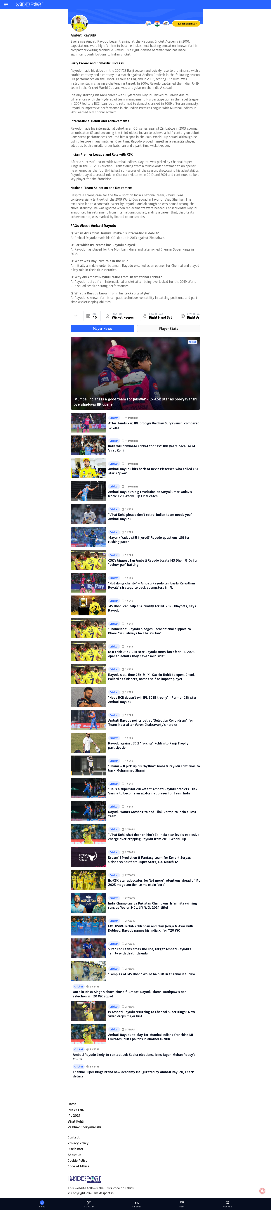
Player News (102, 328)
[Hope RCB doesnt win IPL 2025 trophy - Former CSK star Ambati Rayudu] (88, 697)
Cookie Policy (77, 1160)
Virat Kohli (76, 1121)
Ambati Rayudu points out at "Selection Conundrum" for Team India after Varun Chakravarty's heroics (150, 722)
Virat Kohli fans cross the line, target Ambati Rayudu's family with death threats (149, 951)
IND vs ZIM (89, 1206)
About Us (74, 1154)
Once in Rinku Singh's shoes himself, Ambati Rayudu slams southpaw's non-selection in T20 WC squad (130, 993)
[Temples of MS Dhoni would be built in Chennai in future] (88, 971)
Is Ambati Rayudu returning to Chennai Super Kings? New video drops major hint (151, 1014)
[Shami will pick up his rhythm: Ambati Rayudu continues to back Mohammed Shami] (88, 765)
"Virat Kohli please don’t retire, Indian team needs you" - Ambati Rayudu (151, 516)
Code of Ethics (78, 1166)
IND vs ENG (76, 1109)
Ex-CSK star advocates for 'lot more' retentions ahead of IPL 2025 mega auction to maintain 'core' (154, 882)
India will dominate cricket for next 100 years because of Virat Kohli (151, 448)
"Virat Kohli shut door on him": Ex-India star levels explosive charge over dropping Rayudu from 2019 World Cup (153, 836)
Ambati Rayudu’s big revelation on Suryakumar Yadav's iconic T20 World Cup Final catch (150, 493)
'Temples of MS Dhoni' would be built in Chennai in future (151, 974)
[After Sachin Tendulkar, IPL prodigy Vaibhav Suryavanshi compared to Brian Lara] (88, 423)
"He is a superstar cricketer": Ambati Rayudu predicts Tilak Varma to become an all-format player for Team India (152, 791)
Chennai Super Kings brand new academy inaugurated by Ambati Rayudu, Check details (133, 1074)
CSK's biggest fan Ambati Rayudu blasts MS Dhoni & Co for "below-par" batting (153, 562)
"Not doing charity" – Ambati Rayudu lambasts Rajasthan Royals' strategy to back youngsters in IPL (151, 585)
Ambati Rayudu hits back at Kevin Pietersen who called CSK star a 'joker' (153, 471)
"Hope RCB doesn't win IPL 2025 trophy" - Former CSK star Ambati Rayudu (152, 699)
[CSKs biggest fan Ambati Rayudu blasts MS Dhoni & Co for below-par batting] (88, 560)
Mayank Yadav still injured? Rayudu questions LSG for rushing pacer (149, 539)
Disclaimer (75, 1149)
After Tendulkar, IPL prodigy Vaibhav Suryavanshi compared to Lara (153, 425)
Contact (74, 1137)
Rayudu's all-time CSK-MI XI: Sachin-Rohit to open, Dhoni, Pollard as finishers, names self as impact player (151, 676)
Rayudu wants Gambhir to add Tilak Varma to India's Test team (152, 814)
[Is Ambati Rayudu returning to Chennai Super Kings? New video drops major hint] (88, 1011)
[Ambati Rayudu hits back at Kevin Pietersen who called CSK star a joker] (88, 468)
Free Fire (227, 1206)
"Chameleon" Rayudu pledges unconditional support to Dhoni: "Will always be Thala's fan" (149, 631)
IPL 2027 (74, 1115)
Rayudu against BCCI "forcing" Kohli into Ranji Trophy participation (148, 745)
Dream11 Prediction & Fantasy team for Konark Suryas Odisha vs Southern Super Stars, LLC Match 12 (149, 859)
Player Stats (168, 328)
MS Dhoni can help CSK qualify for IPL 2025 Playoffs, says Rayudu (152, 608)
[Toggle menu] (6, 4)
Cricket (192, 341)
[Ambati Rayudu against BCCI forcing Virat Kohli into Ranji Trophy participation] (88, 743)
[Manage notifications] (262, 1191)
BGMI (182, 1206)
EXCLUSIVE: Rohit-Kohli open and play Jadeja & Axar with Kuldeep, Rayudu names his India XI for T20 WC (150, 928)
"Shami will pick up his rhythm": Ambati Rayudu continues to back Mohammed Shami (154, 768)
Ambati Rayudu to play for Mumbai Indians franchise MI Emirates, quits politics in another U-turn (150, 1036)
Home (72, 1104)
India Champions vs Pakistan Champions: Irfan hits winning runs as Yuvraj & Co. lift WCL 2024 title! (152, 905)
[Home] (29, 4)
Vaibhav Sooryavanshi (84, 1127)
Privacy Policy (78, 1143)
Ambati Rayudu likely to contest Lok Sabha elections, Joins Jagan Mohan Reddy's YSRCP (134, 1056)
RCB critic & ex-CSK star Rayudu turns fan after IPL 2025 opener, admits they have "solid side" (151, 654)
